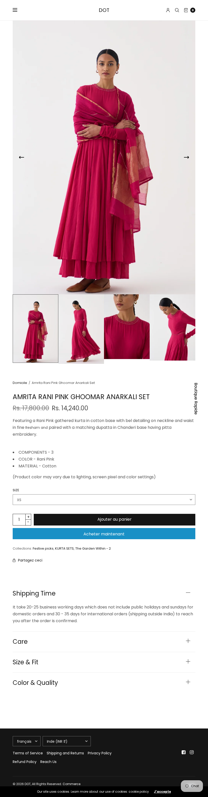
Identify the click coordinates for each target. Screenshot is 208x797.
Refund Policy (25, 761)
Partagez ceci (30, 560)
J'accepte (162, 791)
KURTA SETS (64, 548)
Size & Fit (25, 662)
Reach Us (48, 761)
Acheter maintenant (104, 534)
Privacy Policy (100, 753)
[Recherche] (177, 10)
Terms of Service (28, 753)
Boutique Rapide (196, 399)
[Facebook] (183, 752)
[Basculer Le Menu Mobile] (18, 10)
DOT (104, 10)
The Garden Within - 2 (93, 548)
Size (16, 490)
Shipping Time (34, 593)
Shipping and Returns (65, 753)
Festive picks (43, 548)
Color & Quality (35, 683)
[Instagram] (191, 752)
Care (20, 642)
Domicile (20, 382)
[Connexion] (168, 10)
